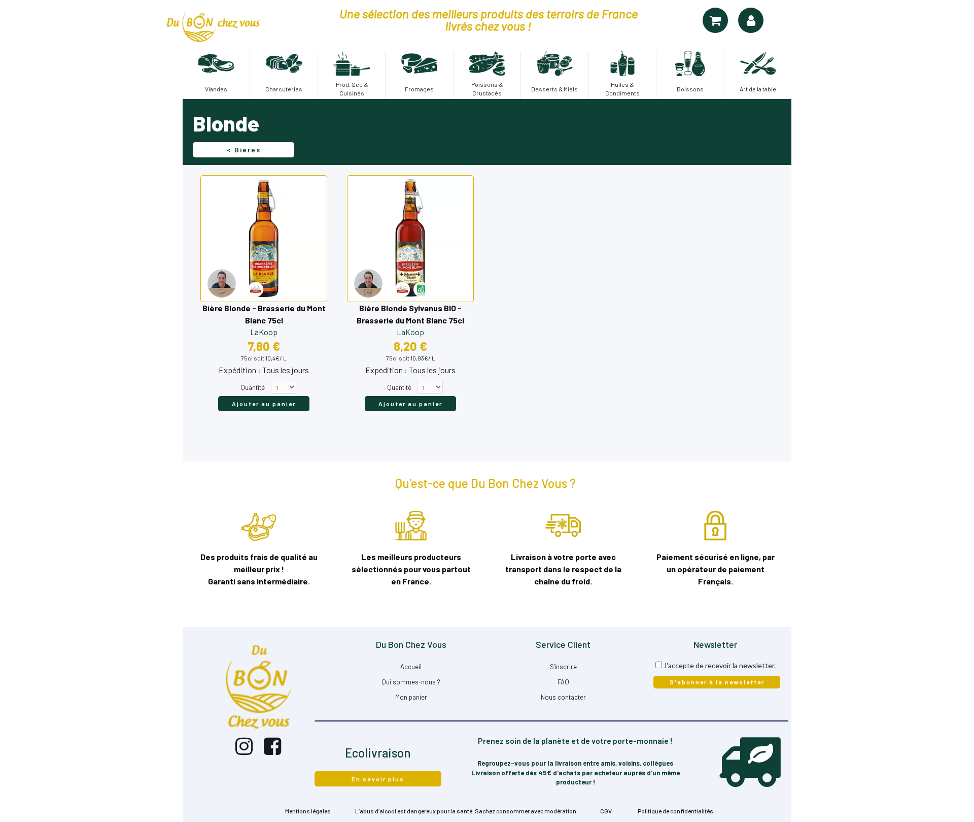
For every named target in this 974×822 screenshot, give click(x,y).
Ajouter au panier (264, 403)
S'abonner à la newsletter (717, 681)
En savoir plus (378, 778)
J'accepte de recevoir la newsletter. (720, 665)
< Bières (244, 149)
